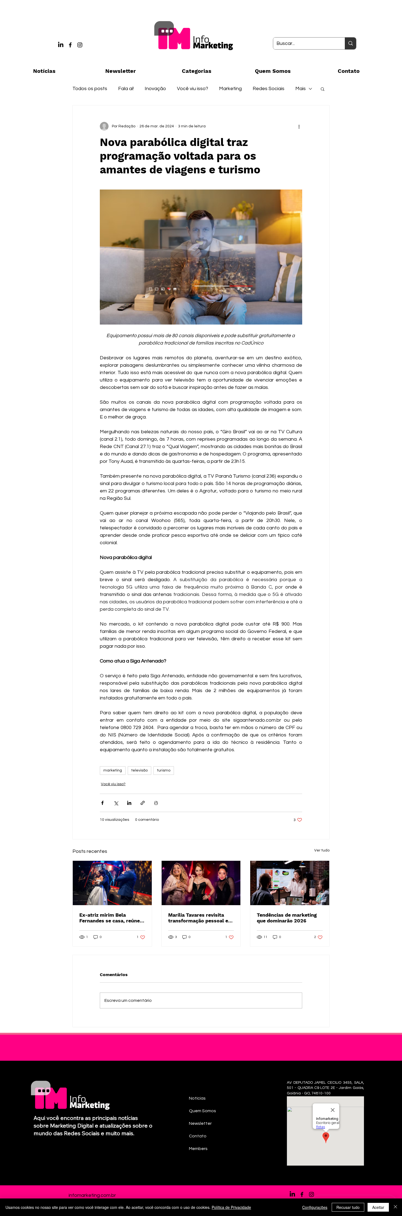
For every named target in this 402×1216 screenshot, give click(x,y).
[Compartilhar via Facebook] (102, 802)
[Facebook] (70, 45)
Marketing (230, 88)
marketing (112, 770)
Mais (300, 88)
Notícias (197, 1098)
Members (198, 1148)
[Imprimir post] (156, 802)
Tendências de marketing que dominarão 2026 (287, 918)
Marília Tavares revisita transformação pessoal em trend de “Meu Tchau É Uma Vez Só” (200, 918)
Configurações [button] (314, 1207)
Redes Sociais (268, 88)
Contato (197, 1136)
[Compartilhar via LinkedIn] (129, 802)
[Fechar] (395, 1207)
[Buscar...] (350, 43)
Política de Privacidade (231, 1207)
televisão (139, 770)
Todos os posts (89, 88)
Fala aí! (126, 88)
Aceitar (378, 1207)
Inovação (155, 88)
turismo (163, 770)
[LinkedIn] (60, 45)
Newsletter (200, 1123)
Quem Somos (202, 1111)
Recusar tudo (348, 1207)
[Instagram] (80, 45)
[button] (322, 89)
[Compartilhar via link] (142, 802)
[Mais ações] (299, 126)
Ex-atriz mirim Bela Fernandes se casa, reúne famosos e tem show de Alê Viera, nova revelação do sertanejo (109, 918)
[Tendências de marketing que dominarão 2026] (289, 883)
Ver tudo (322, 850)
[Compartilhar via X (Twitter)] (115, 802)
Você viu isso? (192, 88)
